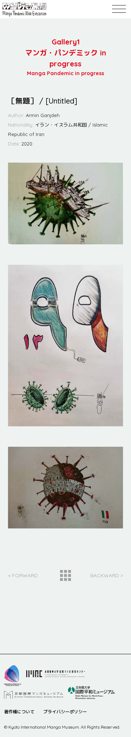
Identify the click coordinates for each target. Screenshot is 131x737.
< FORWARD (23, 575)
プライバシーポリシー (65, 711)
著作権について (19, 711)
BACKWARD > (106, 575)
